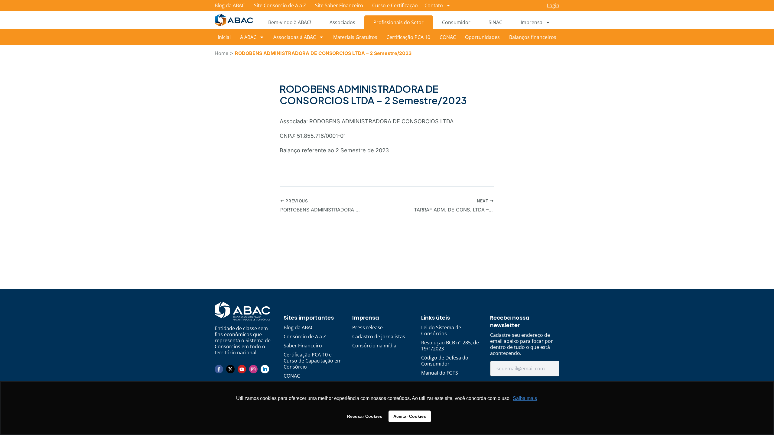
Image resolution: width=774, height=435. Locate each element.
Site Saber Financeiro (339, 5)
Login (553, 5)
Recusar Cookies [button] (364, 416)
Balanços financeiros (532, 37)
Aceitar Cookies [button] (409, 416)
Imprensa (531, 22)
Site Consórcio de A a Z (280, 5)
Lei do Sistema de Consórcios (441, 330)
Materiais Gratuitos (355, 37)
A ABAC (248, 37)
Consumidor (456, 22)
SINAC (495, 22)
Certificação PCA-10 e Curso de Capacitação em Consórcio (313, 360)
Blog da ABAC (230, 5)
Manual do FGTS (439, 372)
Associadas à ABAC (294, 37)
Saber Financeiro (303, 345)
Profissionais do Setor (398, 22)
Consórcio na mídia (374, 345)
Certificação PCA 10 (408, 37)
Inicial (224, 37)
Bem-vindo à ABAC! (289, 22)
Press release (367, 327)
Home (221, 53)
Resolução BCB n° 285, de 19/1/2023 (450, 345)
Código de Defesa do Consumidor (444, 360)
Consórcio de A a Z (305, 336)
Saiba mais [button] (525, 398)
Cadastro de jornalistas (378, 336)
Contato (433, 5)
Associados (342, 22)
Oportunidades (482, 37)
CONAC (448, 37)
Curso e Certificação (395, 5)
